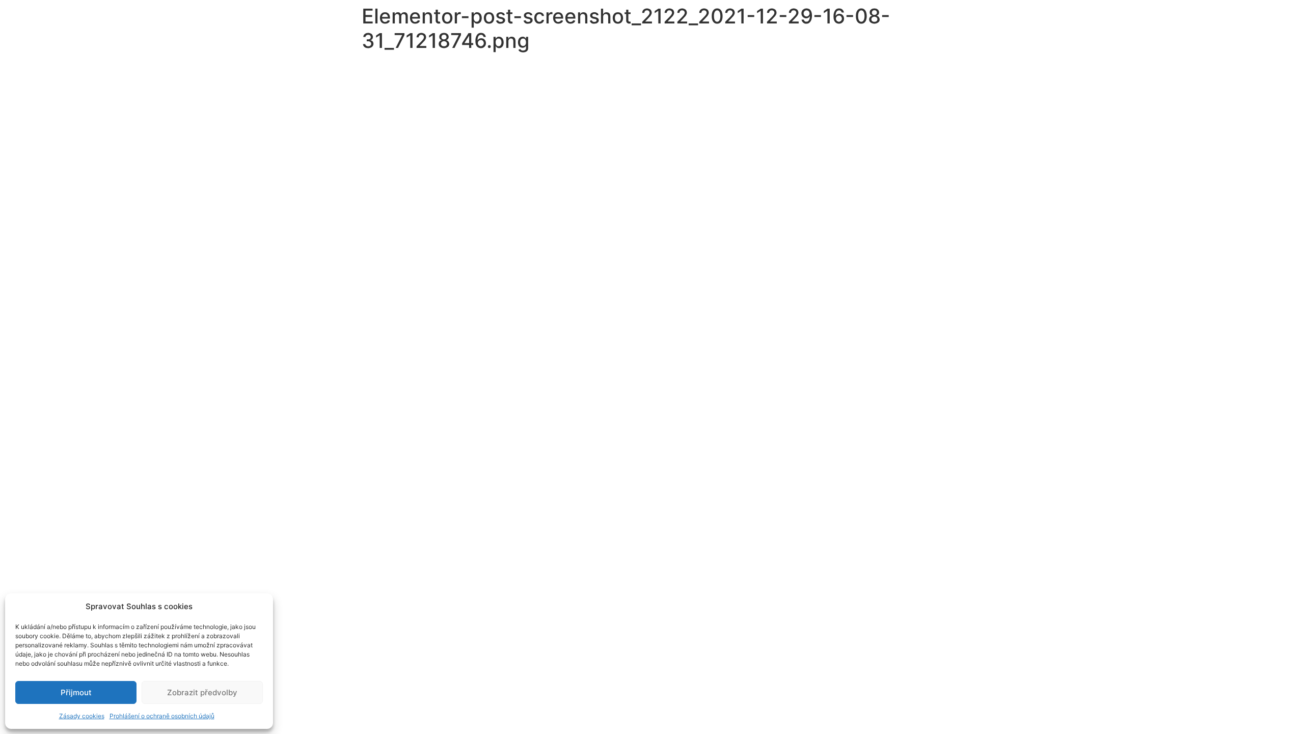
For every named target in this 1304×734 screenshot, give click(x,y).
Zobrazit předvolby (202, 692)
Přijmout (76, 692)
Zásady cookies (81, 716)
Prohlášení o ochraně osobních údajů (162, 716)
